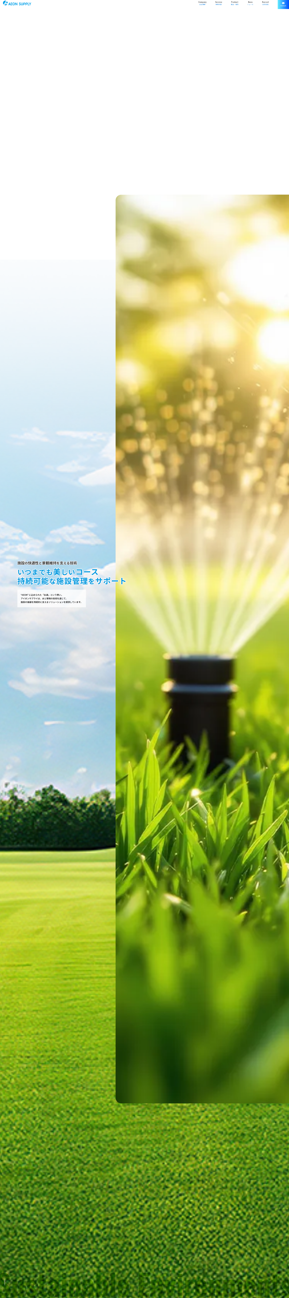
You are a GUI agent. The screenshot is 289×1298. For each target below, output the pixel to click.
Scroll (4, 1283)
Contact (283, 6)
